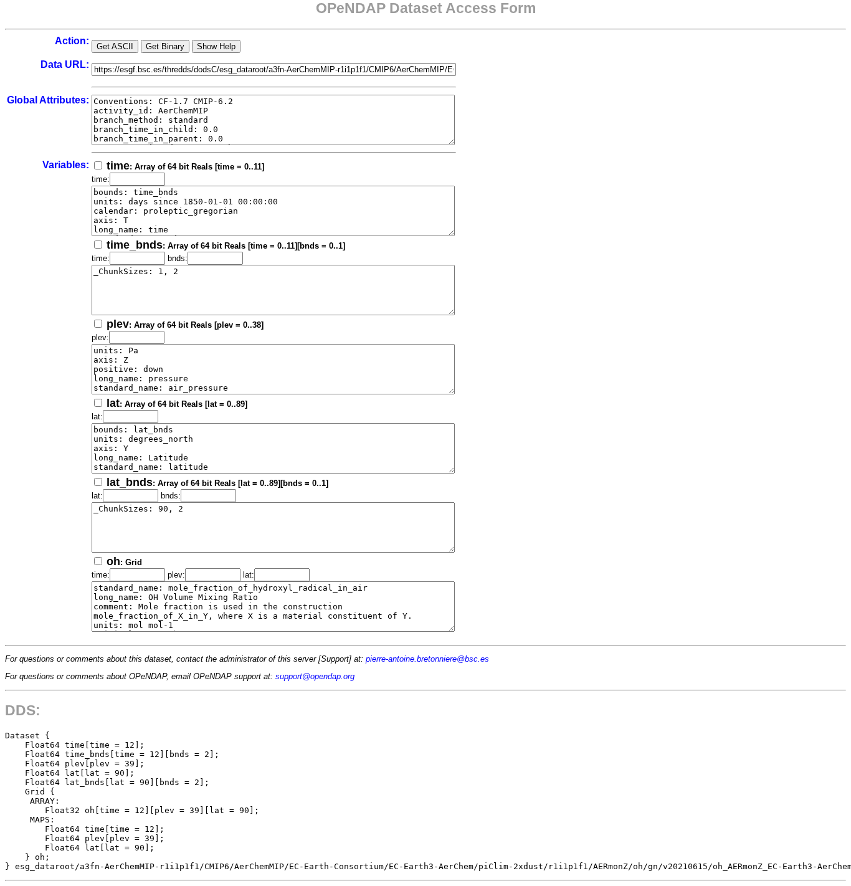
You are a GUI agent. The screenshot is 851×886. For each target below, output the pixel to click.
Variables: (65, 165)
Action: (72, 41)
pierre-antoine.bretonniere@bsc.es (427, 659)
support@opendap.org (314, 676)
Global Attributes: (48, 100)
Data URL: (64, 64)
